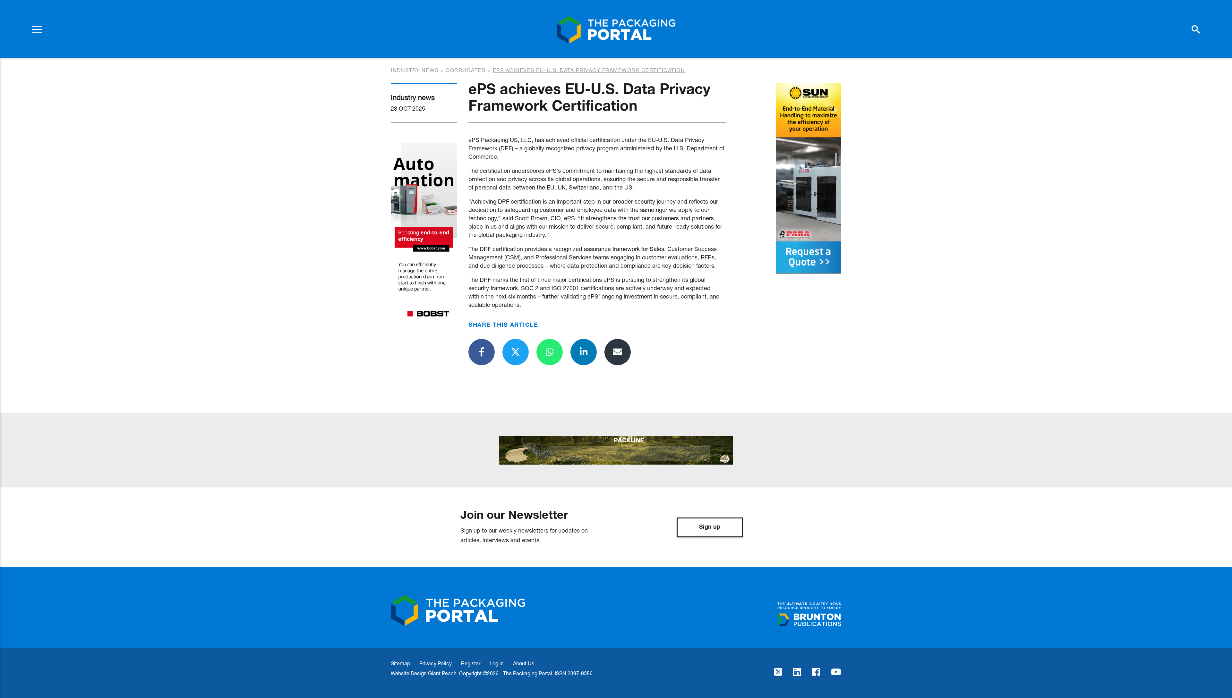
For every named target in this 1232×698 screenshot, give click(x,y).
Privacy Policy (435, 663)
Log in (497, 663)
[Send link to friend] (617, 352)
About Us (523, 663)
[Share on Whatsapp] (549, 352)
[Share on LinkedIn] (583, 352)
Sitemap (400, 663)
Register (470, 663)
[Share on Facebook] (481, 352)
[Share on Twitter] (515, 352)
